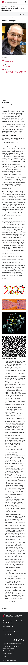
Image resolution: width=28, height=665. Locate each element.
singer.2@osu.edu (9, 61)
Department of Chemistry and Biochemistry (12, 621)
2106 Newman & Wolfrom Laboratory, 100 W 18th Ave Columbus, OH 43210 (15, 72)
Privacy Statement (7, 653)
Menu (21, 14)
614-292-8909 (9, 66)
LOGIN (4, 656)
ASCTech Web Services (20, 663)
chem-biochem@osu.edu (13, 631)
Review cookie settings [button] (8, 651)
